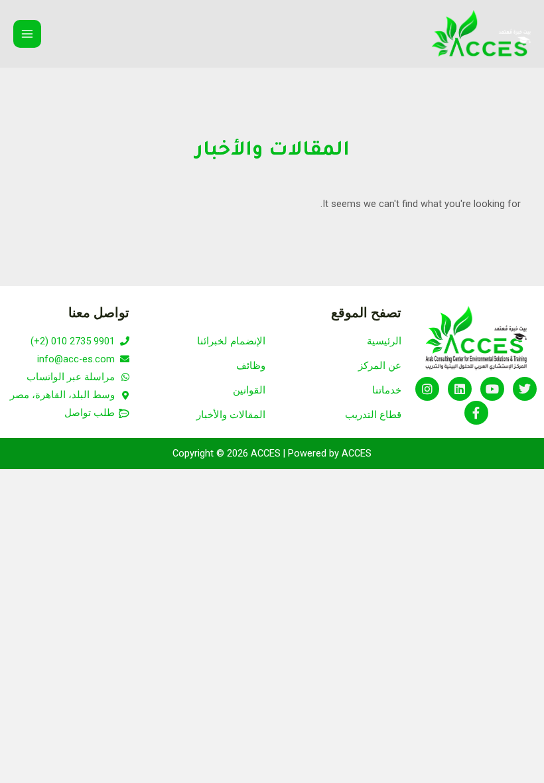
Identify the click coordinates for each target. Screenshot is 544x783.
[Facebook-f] (476, 413)
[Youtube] (492, 389)
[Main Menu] (27, 34)
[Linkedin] (460, 389)
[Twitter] (525, 389)
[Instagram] (427, 389)
